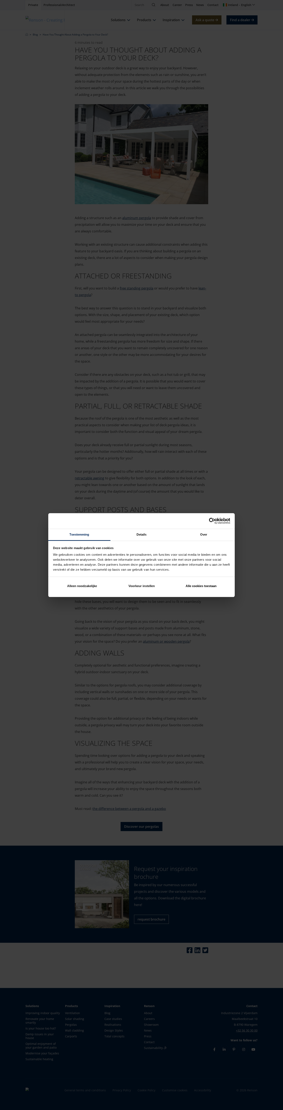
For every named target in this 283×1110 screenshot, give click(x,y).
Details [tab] (142, 534)
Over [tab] (203, 534)
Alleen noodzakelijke (82, 586)
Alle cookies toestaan (201, 586)
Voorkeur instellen (141, 586)
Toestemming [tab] (79, 534)
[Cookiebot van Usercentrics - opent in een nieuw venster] (212, 521)
